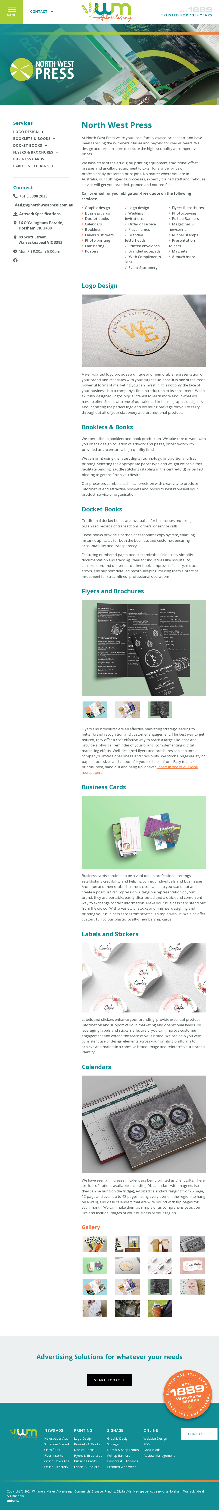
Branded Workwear (121, 1467)
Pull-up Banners (118, 1455)
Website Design (155, 1438)
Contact (41, 11)
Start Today (109, 1380)
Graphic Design (118, 1438)
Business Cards (31, 159)
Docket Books (30, 145)
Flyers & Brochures (35, 152)
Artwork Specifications (40, 213)
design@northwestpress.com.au (42, 205)
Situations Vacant (56, 1444)
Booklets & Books (34, 138)
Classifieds (52, 1450)
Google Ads (152, 1450)
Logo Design (28, 131)
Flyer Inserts (53, 1455)
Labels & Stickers (33, 166)
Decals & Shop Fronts (123, 1450)
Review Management (159, 1455)
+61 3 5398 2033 (33, 196)
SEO (147, 1444)
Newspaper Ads (56, 1438)
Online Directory (56, 1467)
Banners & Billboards (122, 1461)
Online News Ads (56, 1461)
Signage (113, 1444)
